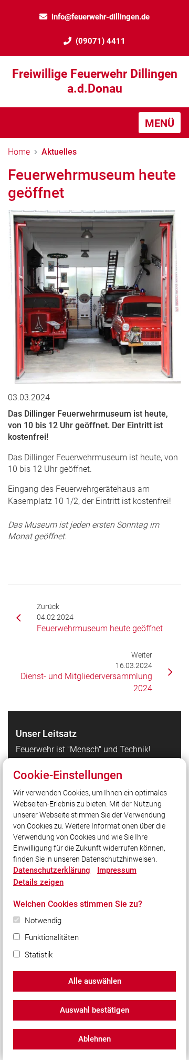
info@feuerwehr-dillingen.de (100, 17)
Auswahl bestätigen (94, 1010)
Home (19, 152)
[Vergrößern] (94, 296)
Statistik (38, 955)
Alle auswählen (94, 981)
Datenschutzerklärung (51, 870)
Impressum (116, 870)
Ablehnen (94, 1039)
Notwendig (43, 920)
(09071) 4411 (100, 41)
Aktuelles (59, 152)
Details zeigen (38, 882)
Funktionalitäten (52, 937)
